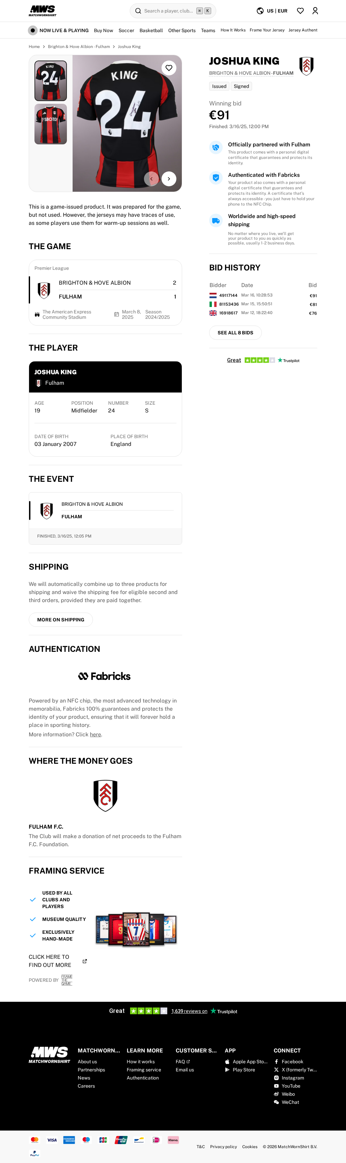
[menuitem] (272, 10)
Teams (208, 30)
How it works (141, 1061)
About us (87, 1061)
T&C (201, 1146)
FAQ (180, 1061)
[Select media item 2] (50, 124)
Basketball (151, 30)
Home (34, 46)
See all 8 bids (235, 332)
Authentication (143, 1078)
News (84, 1078)
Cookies (249, 1146)
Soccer (126, 30)
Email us (185, 1069)
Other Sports (182, 30)
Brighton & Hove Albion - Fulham (79, 46)
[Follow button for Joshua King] (169, 68)
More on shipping (60, 619)
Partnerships (91, 1069)
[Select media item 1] (50, 81)
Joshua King (129, 46)
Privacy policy (223, 1146)
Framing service (144, 1069)
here (95, 734)
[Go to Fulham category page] (43, 290)
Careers (86, 1086)
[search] (173, 10)
